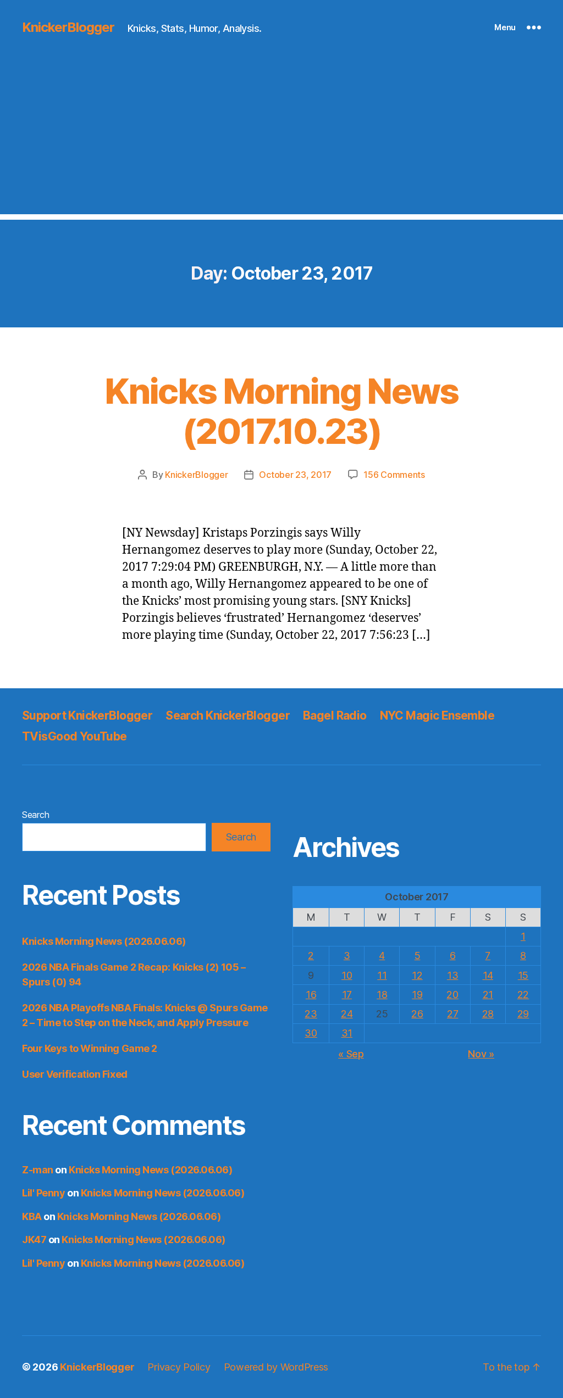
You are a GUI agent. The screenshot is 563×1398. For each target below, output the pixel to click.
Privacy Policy (178, 1367)
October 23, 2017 (295, 474)
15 (523, 975)
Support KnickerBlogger (87, 715)
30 (311, 1033)
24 (346, 1014)
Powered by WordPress (276, 1367)
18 (382, 994)
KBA (32, 1216)
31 (346, 1033)
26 (417, 1014)
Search (35, 814)
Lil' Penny (43, 1193)
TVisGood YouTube (74, 736)
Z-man (37, 1170)
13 (452, 975)
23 (311, 1014)
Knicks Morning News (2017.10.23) (281, 411)
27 (452, 1014)
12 (417, 975)
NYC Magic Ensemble (437, 715)
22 (523, 994)
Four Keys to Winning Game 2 (89, 1048)
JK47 (34, 1239)
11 (382, 975)
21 (488, 994)
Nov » (481, 1054)
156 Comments (394, 474)
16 (311, 994)
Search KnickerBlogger (227, 715)
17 (347, 994)
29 (523, 1014)
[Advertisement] (281, 137)
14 (488, 975)
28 (488, 1014)
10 (346, 975)
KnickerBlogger (68, 27)
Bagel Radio (335, 715)
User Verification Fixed (75, 1074)
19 (417, 994)
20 (452, 994)
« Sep (351, 1054)
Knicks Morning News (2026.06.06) (104, 941)
